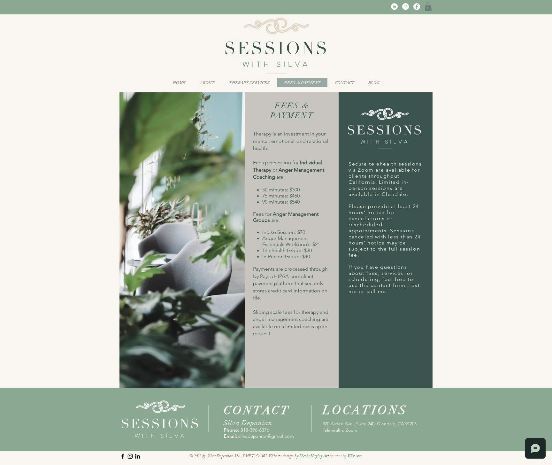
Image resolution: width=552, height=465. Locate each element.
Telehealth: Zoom (340, 430)
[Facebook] (416, 6)
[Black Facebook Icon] (122, 456)
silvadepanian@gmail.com (266, 436)
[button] (428, 6)
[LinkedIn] (394, 6)
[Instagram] (405, 6)
